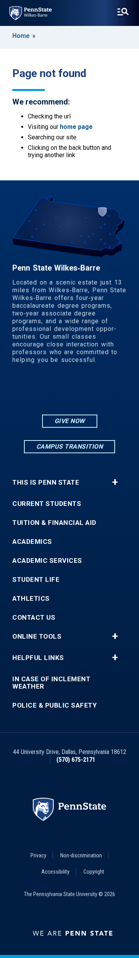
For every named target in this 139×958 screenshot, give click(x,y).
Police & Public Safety (54, 705)
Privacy (38, 855)
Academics (32, 541)
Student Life (35, 579)
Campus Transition (69, 446)
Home (20, 35)
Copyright (93, 872)
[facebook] (69, 391)
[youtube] (89, 391)
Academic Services (47, 560)
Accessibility (55, 872)
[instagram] (49, 391)
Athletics (31, 598)
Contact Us (33, 617)
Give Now (69, 421)
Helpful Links (38, 658)
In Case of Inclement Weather (51, 682)
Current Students (46, 503)
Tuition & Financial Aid (54, 522)
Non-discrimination (81, 855)
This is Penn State (45, 482)
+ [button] (115, 482)
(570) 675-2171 (75, 759)
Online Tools (36, 636)
